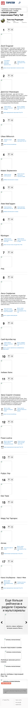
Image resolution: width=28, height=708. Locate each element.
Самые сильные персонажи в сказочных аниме (13, 68)
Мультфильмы (7, 10)
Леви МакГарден (8, 203)
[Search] (19, 2)
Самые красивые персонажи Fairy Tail (21, 140)
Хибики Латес (7, 372)
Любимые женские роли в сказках (10, 179)
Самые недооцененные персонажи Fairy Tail (13, 112)
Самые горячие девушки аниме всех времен (21, 409)
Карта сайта (19, 700)
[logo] (8, 3)
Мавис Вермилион (9, 170)
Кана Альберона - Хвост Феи (13, 577)
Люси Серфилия (8, 293)
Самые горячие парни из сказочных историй (8, 108)
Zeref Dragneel (7, 46)
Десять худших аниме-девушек (10, 315)
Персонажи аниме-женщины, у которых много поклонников (8, 310)
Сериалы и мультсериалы (11, 9)
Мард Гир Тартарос (9, 518)
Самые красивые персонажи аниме (21, 207)
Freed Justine (6, 438)
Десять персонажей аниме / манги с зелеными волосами (8, 443)
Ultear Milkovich (7, 136)
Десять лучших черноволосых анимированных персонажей (13, 348)
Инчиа (3, 543)
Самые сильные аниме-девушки (7, 175)
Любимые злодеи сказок (8, 140)
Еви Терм (5, 496)
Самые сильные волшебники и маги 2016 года (8, 240)
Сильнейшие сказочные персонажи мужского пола (7, 62)
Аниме (15, 10)
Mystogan (5, 235)
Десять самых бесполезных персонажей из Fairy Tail (21, 310)
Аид (2, 268)
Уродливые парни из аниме (8, 548)
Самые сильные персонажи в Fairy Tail (21, 63)
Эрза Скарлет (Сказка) (10, 395)
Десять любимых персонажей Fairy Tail (21, 108)
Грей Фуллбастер (8, 339)
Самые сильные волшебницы (9, 144)
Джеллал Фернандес (10, 91)
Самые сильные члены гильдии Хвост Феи (12, 244)
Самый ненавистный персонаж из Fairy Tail (13, 553)
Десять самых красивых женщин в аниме (8, 409)
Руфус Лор (5, 473)
